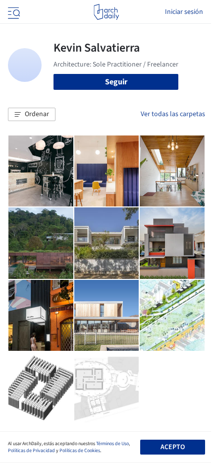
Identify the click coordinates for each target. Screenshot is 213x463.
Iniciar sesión (184, 11)
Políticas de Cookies (79, 450)
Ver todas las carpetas (173, 114)
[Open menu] (13, 12)
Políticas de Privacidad (31, 450)
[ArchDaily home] (106, 12)
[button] (31, 115)
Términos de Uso (112, 443)
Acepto (172, 447)
